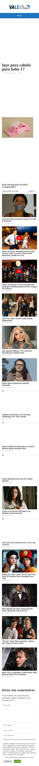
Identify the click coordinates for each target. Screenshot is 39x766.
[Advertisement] (19, 43)
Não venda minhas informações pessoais (19, 757)
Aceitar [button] (17, 761)
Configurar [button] (7, 761)
